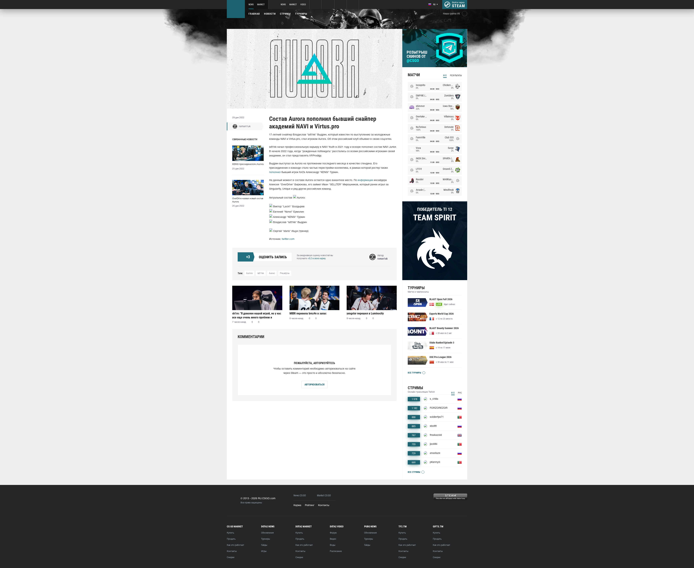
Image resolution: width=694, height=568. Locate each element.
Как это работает (235, 545)
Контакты (323, 505)
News (251, 4)
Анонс (272, 273)
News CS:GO (300, 495)
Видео (333, 539)
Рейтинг (309, 505)
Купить (230, 533)
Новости (270, 13)
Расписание (336, 551)
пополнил (275, 172)
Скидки (230, 557)
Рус (460, 393)
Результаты (456, 75)
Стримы (285, 13)
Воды (332, 545)
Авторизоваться (314, 384)
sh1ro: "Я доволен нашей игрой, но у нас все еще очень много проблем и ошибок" (256, 315)
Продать (231, 539)
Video (303, 4)
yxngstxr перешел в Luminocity (365, 313)
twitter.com (288, 239)
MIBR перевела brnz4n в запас (308, 313)
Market (261, 4)
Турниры (301, 13)
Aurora (249, 273)
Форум (333, 533)
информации (365, 180)
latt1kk (261, 273)
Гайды (264, 545)
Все (445, 75)
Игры (263, 551)
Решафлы (285, 273)
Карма (297, 505)
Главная (254, 13)
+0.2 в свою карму (317, 259)
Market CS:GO (324, 495)
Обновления (267, 533)
